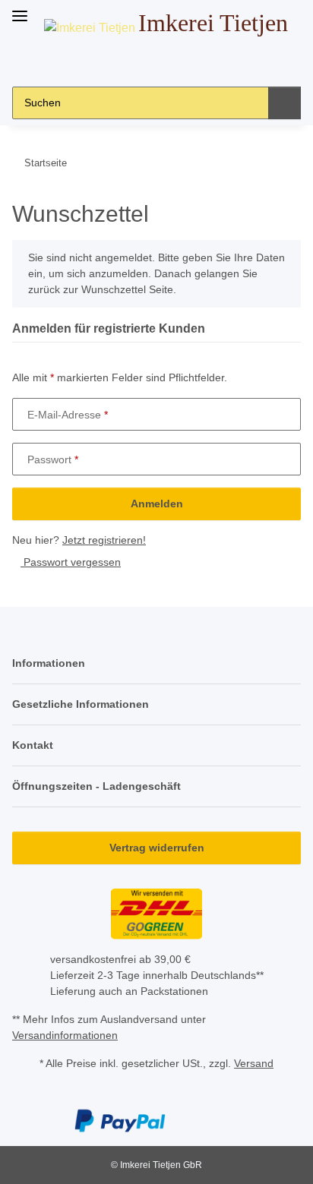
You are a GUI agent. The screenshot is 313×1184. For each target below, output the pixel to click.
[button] (121, 63)
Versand (253, 1063)
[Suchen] (284, 103)
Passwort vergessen (71, 562)
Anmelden (157, 503)
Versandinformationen (65, 1035)
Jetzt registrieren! (104, 540)
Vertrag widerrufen (156, 847)
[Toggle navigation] (19, 9)
